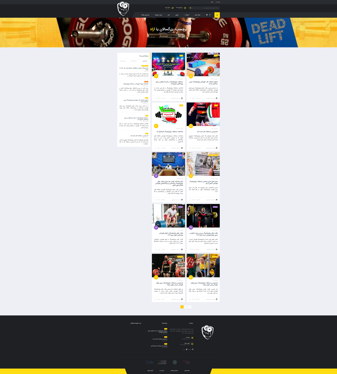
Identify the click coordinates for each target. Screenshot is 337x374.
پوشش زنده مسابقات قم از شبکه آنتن (159, 346)
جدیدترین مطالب (145, 15)
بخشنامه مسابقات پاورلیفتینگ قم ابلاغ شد (169, 131)
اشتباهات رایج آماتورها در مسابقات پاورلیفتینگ (135, 84)
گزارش (212, 2)
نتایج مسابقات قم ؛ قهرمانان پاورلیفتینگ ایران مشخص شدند (203, 83)
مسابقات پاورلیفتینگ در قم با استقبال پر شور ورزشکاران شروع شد (169, 83)
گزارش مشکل (150, 370)
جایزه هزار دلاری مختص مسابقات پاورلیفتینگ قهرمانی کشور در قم (203, 182)
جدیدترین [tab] (145, 61)
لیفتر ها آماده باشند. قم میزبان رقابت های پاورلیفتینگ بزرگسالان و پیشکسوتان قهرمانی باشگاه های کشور (169, 183)
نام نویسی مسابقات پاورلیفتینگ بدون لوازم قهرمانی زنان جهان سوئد (204, 284)
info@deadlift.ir (186, 339)
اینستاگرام (190, 349)
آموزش (176, 15)
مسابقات (187, 15)
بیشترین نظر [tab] (133, 61)
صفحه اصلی (197, 15)
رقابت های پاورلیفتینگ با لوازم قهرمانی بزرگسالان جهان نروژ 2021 (171, 234)
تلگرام (184, 349)
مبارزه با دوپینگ (158, 15)
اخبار (169, 15)
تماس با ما (218, 2)
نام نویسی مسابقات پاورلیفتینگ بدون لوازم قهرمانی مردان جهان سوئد (169, 284)
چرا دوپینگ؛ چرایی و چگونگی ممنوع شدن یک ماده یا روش (134, 69)
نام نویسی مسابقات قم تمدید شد (207, 131)
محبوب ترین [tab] (122, 61)
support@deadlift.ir (185, 344)
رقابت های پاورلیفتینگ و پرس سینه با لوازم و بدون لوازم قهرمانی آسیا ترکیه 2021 (204, 234)
